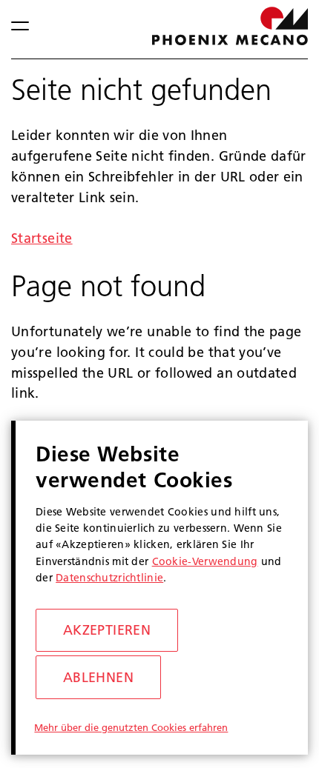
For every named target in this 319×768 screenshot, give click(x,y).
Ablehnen (98, 677)
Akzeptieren (107, 629)
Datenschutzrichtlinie (109, 577)
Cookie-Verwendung (205, 561)
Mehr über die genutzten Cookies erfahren (131, 727)
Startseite (42, 238)
